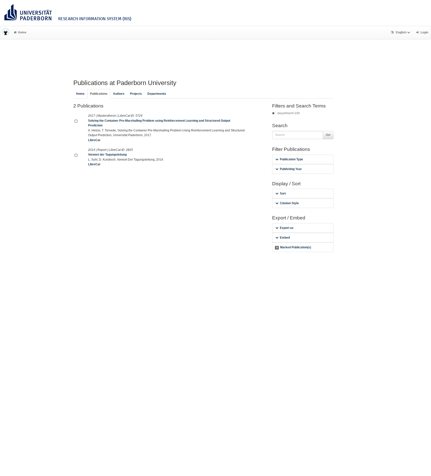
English (401, 32)
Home (22, 32)
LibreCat (94, 140)
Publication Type (291, 159)
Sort (283, 193)
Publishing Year (291, 169)
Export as (287, 228)
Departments (156, 93)
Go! (328, 135)
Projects (136, 93)
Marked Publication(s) (293, 247)
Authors (118, 93)
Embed (285, 237)
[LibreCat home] (5, 32)
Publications (99, 93)
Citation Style (289, 203)
